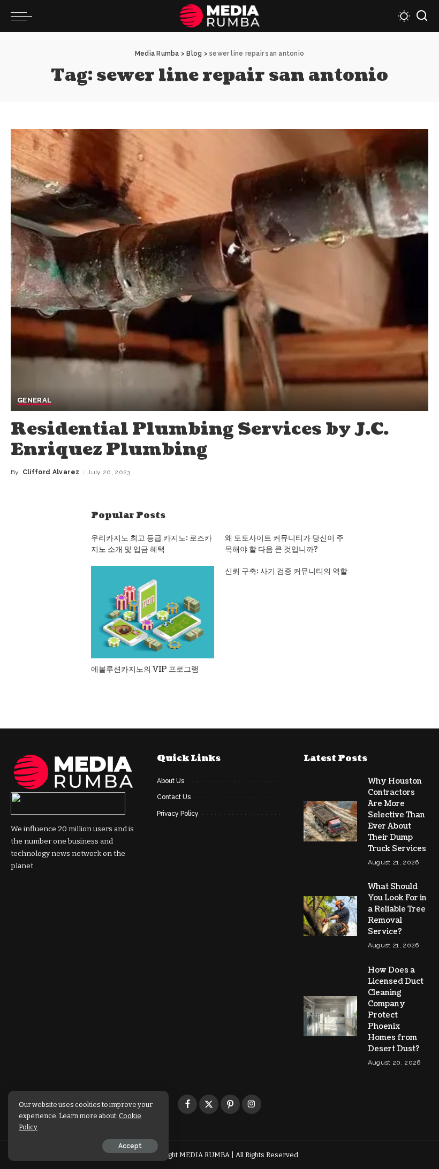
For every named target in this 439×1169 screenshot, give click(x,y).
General (34, 400)
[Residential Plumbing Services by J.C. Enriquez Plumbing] (219, 270)
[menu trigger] (24, 16)
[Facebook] (187, 1104)
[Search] (421, 16)
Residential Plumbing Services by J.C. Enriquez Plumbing (200, 439)
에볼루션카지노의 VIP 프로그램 (145, 669)
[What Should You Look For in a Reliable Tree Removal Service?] (330, 916)
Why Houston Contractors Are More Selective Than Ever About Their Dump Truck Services (397, 815)
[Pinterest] (230, 1104)
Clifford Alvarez (51, 472)
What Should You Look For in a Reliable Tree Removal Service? (397, 909)
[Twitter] (208, 1104)
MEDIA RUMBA (204, 1155)
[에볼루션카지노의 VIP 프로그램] (152, 612)
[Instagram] (251, 1104)
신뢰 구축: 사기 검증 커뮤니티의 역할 (286, 571)
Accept (130, 1146)
